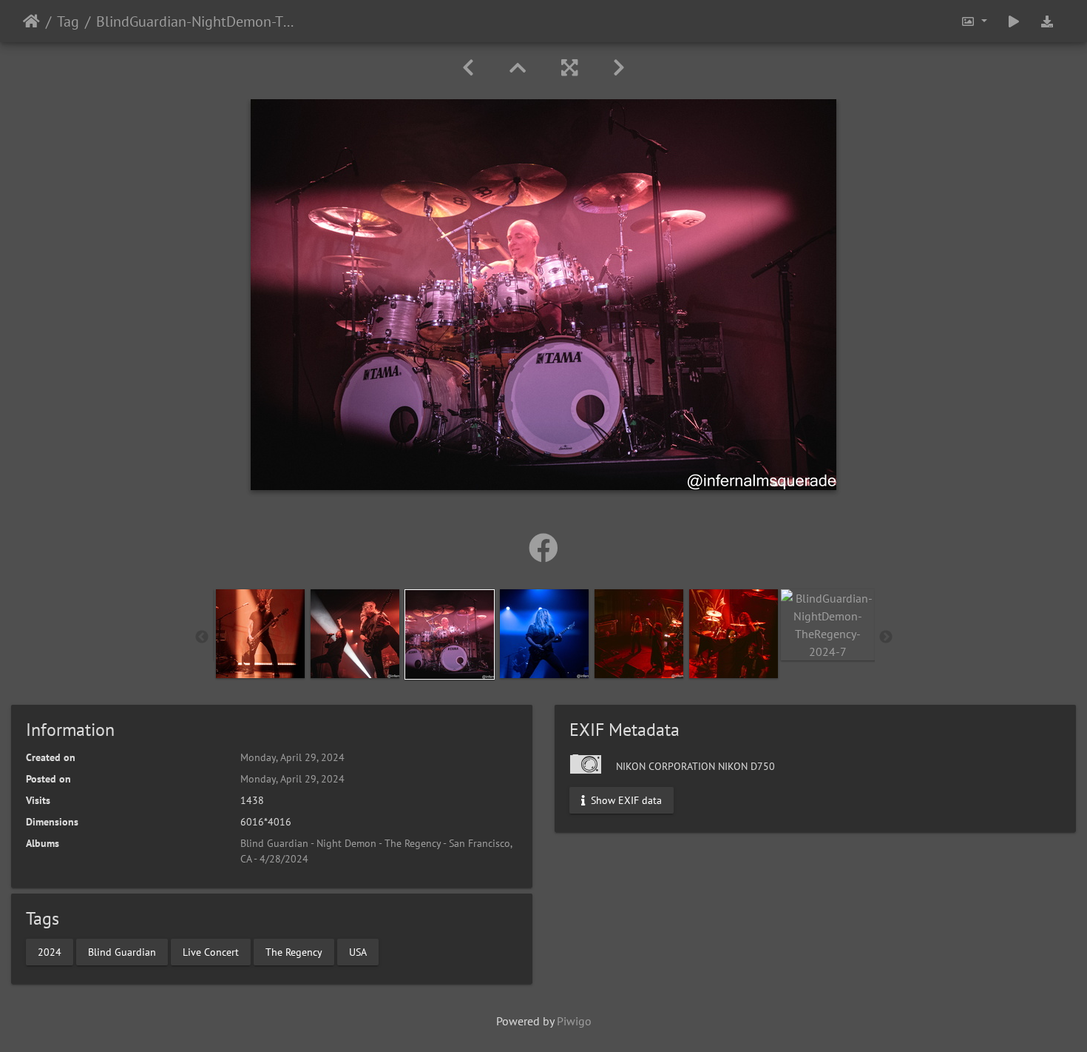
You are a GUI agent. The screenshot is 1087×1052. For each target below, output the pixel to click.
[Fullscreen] (569, 68)
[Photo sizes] (974, 21)
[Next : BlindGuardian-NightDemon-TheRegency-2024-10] (619, 68)
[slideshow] (1014, 21)
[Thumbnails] (518, 68)
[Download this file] (1047, 21)
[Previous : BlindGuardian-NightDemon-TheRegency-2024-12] (468, 68)
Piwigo (574, 1021)
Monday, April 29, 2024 (292, 757)
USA (358, 951)
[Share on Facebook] (543, 548)
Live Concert (211, 951)
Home (31, 21)
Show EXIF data (625, 800)
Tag (68, 21)
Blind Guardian (122, 951)
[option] (260, 633)
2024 (49, 951)
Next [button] (885, 637)
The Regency (293, 951)
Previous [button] (201, 637)
